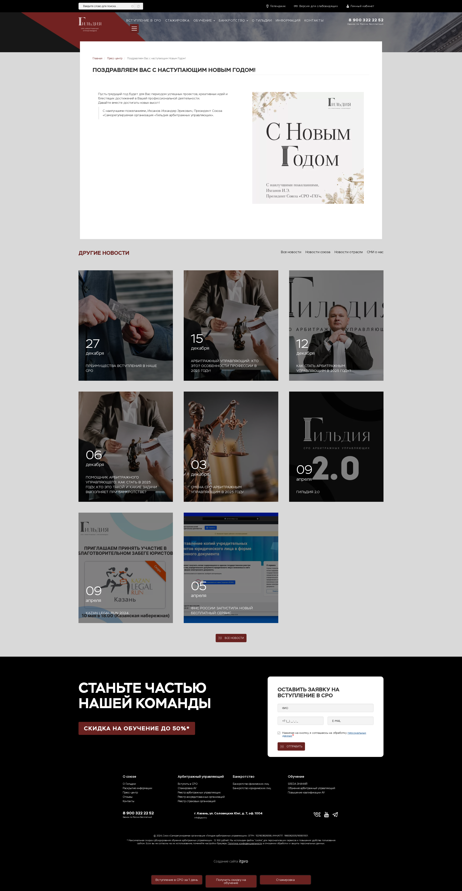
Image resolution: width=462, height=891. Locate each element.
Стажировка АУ (187, 788)
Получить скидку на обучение (231, 881)
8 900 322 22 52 (366, 20)
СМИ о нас (375, 252)
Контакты (314, 20)
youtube (326, 814)
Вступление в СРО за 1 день (177, 880)
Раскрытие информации (137, 788)
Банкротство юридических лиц (252, 788)
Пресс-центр (114, 58)
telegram (335, 814)
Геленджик (278, 6)
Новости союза (317, 252)
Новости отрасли (348, 252)
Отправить (294, 746)
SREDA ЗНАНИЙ (297, 783)
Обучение (203, 20)
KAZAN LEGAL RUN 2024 (107, 613)
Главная (97, 58)
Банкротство (232, 20)
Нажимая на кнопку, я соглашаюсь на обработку (324, 734)
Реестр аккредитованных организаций (201, 796)
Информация (288, 20)
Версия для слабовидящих (318, 6)
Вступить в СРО (188, 783)
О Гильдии (262, 20)
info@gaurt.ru (200, 818)
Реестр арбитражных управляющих (199, 792)
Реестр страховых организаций (196, 801)
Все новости (291, 252)
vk (317, 814)
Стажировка (177, 20)
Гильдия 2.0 (308, 492)
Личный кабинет (362, 6)
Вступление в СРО (143, 20)
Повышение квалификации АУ (306, 792)
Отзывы (127, 796)
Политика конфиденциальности (245, 843)
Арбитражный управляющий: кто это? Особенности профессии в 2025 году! (225, 366)
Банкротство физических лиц (251, 783)
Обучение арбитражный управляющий (311, 788)
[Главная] (90, 24)
